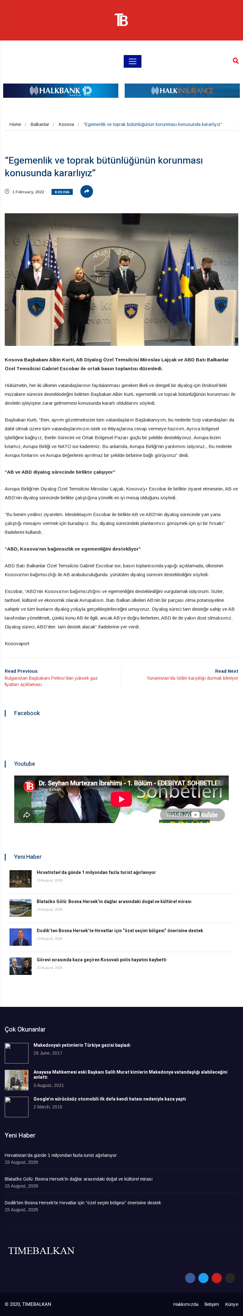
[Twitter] (203, 1278)
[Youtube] (217, 1278)
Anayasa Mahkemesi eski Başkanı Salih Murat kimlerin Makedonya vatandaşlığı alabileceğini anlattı (130, 1075)
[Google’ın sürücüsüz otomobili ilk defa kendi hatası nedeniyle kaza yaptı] (16, 1107)
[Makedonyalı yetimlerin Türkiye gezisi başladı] (16, 1053)
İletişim (211, 1304)
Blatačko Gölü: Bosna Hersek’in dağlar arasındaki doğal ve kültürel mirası (114, 901)
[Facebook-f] (190, 1278)
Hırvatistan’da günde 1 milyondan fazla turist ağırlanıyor (96, 872)
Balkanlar (40, 124)
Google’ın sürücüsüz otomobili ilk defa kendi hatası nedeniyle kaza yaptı (110, 1099)
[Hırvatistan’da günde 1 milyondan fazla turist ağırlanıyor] (20, 879)
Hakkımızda (185, 1304)
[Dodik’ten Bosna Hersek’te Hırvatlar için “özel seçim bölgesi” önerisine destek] (20, 937)
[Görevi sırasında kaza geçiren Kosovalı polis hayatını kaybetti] (20, 966)
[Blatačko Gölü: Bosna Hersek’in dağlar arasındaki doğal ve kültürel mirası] (20, 908)
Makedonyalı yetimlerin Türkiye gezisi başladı (82, 1045)
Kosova (66, 124)
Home (15, 124)
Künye (231, 1304)
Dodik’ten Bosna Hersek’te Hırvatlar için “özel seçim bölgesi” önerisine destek (120, 930)
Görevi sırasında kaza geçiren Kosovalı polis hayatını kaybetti (101, 960)
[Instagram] (230, 1278)
